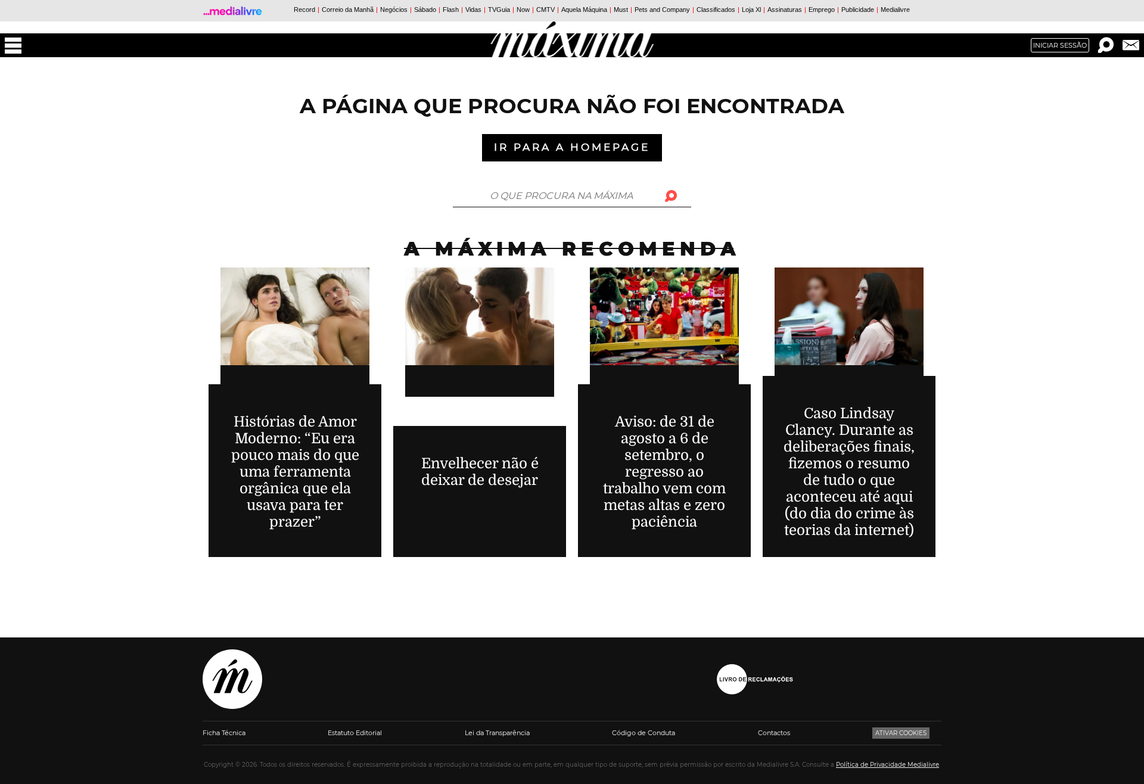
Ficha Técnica (224, 733)
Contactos (774, 733)
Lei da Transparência (497, 733)
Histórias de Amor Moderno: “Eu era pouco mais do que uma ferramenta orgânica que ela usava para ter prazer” (295, 471)
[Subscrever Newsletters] (1131, 45)
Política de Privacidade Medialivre (887, 765)
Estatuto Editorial (355, 733)
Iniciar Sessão (1060, 45)
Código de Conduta (643, 733)
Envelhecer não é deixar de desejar (480, 472)
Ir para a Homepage (572, 147)
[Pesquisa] (1106, 45)
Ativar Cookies (901, 733)
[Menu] (13, 46)
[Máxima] (572, 39)
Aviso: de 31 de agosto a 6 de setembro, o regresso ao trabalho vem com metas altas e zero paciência (664, 471)
